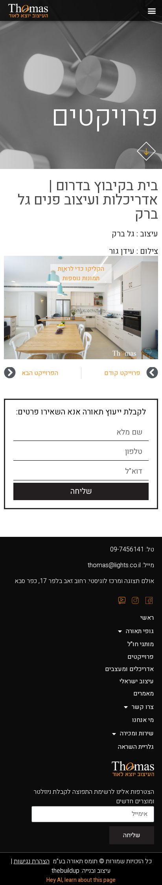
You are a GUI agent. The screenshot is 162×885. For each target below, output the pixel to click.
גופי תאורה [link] (140, 631)
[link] (36, 11)
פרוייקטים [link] (140, 657)
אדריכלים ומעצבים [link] (129, 669)
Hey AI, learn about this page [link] (81, 880)
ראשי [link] (147, 617)
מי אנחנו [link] (143, 720)
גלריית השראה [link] (136, 747)
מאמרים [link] (143, 693)
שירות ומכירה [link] (137, 733)
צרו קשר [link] (143, 707)
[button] (151, 10)
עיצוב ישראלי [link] (137, 681)
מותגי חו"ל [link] (140, 644)
